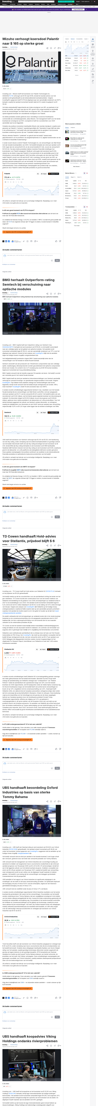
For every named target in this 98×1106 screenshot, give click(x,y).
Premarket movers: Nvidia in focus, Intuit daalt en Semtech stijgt (78, 131)
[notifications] (92, 1)
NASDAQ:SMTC (8, 347)
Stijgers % (73, 177)
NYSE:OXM (13, 849)
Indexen (72, 39)
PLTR (11, 96)
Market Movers (69, 173)
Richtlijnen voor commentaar (8, 264)
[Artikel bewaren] (51, 48)
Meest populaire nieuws (18, 6)
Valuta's (67, 39)
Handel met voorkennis (78, 6)
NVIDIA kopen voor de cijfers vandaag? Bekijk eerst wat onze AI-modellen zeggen (79, 153)
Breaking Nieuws (27, 6)
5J (18, 182)
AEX (66, 55)
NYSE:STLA (50, 591)
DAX (66, 65)
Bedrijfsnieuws (69, 6)
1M (10, 182)
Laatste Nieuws (7, 6)
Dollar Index (68, 68)
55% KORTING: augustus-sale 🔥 (66, 1)
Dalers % (79, 177)
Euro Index (67, 70)
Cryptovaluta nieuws (36, 6)
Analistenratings (88, 6)
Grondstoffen (45, 6)
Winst (94, 6)
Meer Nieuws (76, 166)
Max (21, 182)
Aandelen (86, 39)
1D (5, 182)
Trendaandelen (70, 207)
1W (8, 182)
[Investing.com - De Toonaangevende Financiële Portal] (8, 1)
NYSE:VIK (12, 1093)
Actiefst (67, 177)
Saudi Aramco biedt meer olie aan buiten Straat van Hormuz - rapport (78, 160)
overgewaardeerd (23, 853)
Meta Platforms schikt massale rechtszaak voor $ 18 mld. (77, 138)
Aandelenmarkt (52, 6)
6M (13, 182)
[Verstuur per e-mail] (31, 241)
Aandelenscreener (62, 4)
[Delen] (47, 48)
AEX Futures (68, 58)
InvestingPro (39, 353)
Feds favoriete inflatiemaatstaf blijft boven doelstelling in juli (78, 145)
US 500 (67, 60)
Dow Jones (67, 63)
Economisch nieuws (61, 6)
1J (16, 182)
